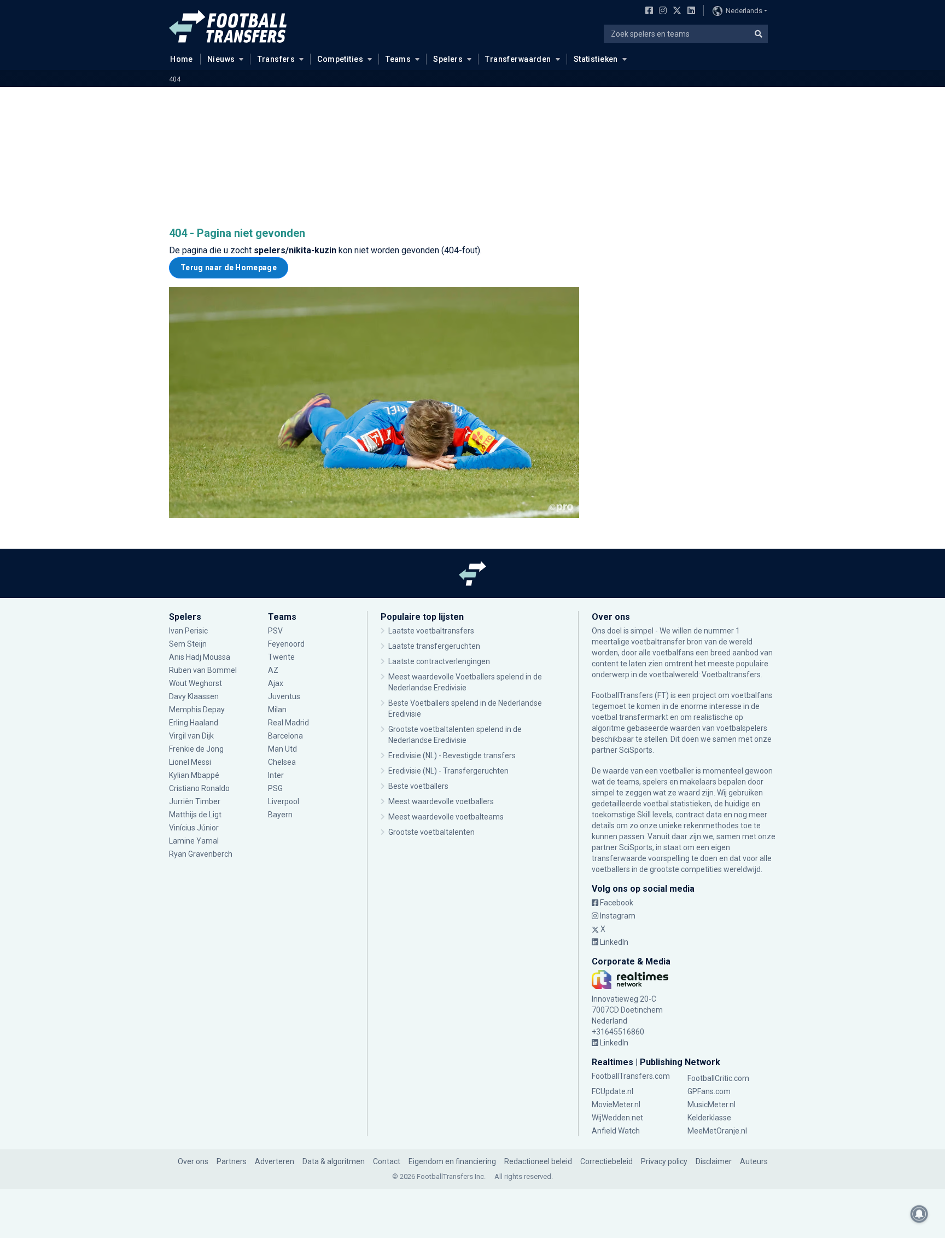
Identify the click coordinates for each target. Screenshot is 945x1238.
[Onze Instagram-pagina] (661, 11)
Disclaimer (714, 1161)
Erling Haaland (193, 722)
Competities (340, 59)
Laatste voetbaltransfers (431, 630)
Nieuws (221, 59)
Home (181, 59)
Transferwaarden (518, 59)
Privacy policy (664, 1161)
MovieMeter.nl (616, 1104)
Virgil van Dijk (192, 735)
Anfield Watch (616, 1130)
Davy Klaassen (194, 696)
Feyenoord (286, 644)
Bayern (280, 814)
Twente (281, 657)
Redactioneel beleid (538, 1161)
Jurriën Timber (194, 801)
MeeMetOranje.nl (717, 1130)
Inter (276, 775)
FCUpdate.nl (612, 1091)
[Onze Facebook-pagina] (647, 11)
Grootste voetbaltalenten (431, 832)
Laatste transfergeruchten (434, 646)
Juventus (284, 696)
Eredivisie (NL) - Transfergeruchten (448, 770)
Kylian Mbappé (195, 775)
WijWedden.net (617, 1117)
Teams (398, 59)
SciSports (635, 750)
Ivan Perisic (188, 630)
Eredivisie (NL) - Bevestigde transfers (452, 755)
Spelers (448, 59)
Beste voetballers (418, 786)
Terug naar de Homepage (228, 267)
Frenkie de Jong (197, 749)
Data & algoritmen (333, 1161)
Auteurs (754, 1161)
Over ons (193, 1161)
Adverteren (274, 1161)
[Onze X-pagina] (675, 11)
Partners (232, 1161)
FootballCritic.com (718, 1078)
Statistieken (596, 59)
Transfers (276, 59)
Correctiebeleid (606, 1161)
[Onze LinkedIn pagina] (689, 11)
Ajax (275, 683)
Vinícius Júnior (194, 827)
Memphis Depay (197, 709)
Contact (386, 1161)
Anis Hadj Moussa (199, 657)
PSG (275, 788)
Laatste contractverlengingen (439, 661)
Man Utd (282, 749)
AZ (273, 670)
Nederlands (744, 11)
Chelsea (282, 762)
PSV (275, 630)
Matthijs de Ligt (196, 814)
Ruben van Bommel (203, 670)
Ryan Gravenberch (200, 854)
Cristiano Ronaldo (199, 788)
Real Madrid (288, 722)
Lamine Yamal (194, 840)
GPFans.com (709, 1091)
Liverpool (283, 801)
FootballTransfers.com (631, 1076)
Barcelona (285, 735)
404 (174, 79)
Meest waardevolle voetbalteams (446, 816)
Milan (277, 709)
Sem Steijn (188, 644)
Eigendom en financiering (452, 1161)
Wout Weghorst (195, 683)
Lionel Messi (191, 762)
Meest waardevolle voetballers (441, 801)
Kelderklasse (709, 1117)
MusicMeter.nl (711, 1104)
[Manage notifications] (919, 1214)
